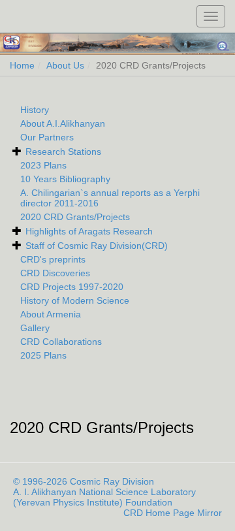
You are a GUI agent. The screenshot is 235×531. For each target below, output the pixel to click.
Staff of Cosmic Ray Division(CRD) (96, 245)
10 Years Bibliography (65, 179)
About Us (65, 65)
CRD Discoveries (55, 273)
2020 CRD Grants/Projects (75, 217)
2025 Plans (43, 355)
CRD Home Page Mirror (172, 512)
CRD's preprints (53, 259)
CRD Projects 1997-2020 (71, 287)
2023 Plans (43, 165)
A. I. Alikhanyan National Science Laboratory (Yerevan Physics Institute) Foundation (104, 497)
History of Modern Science (74, 300)
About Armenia (50, 314)
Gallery (35, 328)
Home (22, 65)
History (34, 110)
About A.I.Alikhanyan (62, 123)
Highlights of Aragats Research (89, 231)
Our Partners (47, 137)
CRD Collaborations (61, 341)
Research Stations (63, 151)
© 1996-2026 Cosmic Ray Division (83, 481)
